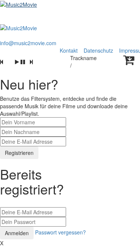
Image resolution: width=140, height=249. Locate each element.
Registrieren (19, 152)
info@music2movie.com (28, 43)
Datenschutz (99, 50)
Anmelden (17, 233)
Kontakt (69, 50)
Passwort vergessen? (60, 232)
